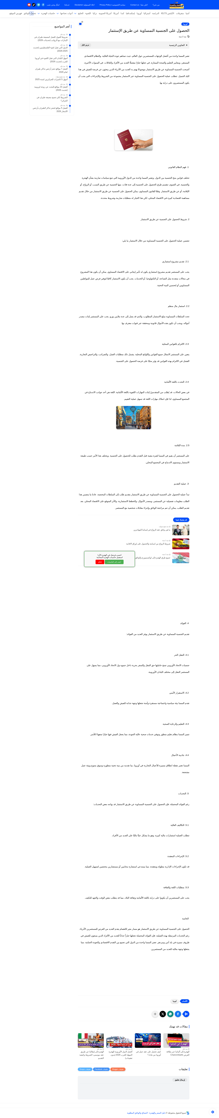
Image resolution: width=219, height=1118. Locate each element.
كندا (122, 13)
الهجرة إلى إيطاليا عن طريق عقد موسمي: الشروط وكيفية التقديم (91, 1055)
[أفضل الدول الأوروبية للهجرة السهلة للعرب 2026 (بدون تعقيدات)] (119, 1040)
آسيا (187, 13)
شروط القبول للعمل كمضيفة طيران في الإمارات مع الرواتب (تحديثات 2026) (51, 38)
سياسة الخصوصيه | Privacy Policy (112, 5)
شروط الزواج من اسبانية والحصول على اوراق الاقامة (148, 544)
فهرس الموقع (16, 13)
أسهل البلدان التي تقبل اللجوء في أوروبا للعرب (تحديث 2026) (51, 60)
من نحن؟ (156, 5)
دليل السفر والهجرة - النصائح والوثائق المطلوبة (146, 1113)
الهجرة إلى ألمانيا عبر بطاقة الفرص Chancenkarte (177, 1053)
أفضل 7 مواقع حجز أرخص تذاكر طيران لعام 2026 (51, 70)
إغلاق (100, 562)
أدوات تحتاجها (66, 13)
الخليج (80, 13)
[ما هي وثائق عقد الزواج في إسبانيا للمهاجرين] (180, 530)
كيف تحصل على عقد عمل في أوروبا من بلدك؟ (148, 1053)
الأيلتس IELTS (167, 13)
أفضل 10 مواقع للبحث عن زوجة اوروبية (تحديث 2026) (51, 88)
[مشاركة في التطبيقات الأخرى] (155, 1014)
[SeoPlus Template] (187, 1113)
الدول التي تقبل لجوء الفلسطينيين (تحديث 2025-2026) (50, 49)
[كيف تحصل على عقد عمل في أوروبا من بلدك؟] (148, 1040)
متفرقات (180, 13)
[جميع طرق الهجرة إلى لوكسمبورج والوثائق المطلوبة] (180, 557)
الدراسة (155, 13)
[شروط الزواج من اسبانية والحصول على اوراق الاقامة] (180, 543)
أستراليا (147, 13)
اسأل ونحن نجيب (53, 5)
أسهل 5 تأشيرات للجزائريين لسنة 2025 (51, 79)
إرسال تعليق (180, 1080)
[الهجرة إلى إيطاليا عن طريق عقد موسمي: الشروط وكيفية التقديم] (91, 1040)
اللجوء (88, 13)
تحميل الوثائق (30, 13)
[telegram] (38, 4)
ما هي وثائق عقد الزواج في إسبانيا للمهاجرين (151, 530)
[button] (178, 1014)
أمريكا (116, 13)
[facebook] (43, 4)
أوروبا (139, 13)
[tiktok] (33, 4)
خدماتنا (67, 5)
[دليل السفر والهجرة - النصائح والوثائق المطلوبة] (177, 5)
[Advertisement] (133, 110)
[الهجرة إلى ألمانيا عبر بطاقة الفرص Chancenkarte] (176, 1040)
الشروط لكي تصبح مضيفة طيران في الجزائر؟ (52, 99)
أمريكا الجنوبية (105, 13)
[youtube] (29, 4)
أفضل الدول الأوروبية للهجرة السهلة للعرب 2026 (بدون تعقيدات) (120, 1055)
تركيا (95, 13)
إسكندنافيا (130, 13)
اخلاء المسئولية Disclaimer (85, 5)
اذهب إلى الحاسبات (114, 562)
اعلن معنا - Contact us (139, 5)
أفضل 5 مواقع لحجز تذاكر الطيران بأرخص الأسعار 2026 (50, 109)
